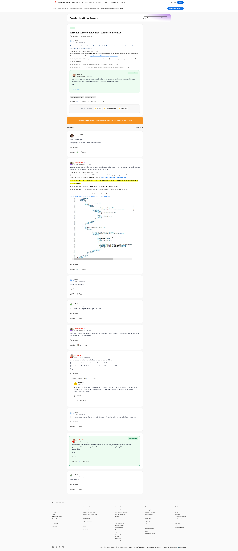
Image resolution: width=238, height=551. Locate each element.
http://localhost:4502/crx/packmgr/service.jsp (104, 56)
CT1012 (76, 40)
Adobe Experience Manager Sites (91, 8)
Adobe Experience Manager (76, 8)
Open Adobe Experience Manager (157, 18)
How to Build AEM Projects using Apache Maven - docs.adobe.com (90, 196)
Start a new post (117, 120)
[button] (175, 8)
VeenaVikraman (78, 162)
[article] (104, 144)
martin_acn (81, 382)
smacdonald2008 (79, 135)
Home (54, 8)
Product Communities (63, 8)
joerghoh (79, 74)
